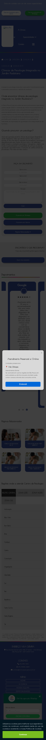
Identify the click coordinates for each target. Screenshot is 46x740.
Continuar (23, 735)
